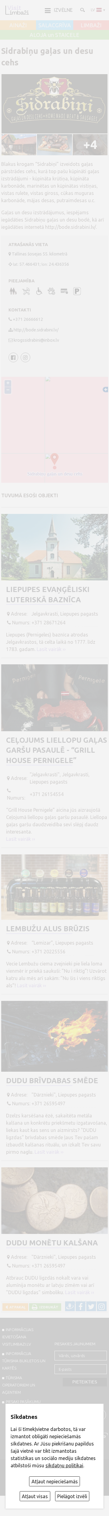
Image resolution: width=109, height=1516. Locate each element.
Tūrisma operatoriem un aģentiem (18, 1385)
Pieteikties (84, 1382)
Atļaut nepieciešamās (54, 1481)
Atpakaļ (16, 1307)
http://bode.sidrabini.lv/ (36, 329)
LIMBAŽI (91, 25)
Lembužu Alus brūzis (48, 929)
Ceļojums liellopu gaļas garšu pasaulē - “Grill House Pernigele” (56, 750)
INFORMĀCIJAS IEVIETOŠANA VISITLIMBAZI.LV (17, 1337)
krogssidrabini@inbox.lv (36, 340)
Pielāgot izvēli (72, 1496)
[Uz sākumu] (17, 10)
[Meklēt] (82, 10)
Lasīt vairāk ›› (51, 649)
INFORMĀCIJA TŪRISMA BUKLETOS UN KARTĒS (23, 1360)
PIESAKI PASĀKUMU (23, 1401)
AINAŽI (18, 25)
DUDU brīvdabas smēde (52, 1081)
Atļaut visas (35, 1496)
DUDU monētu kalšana (52, 1243)
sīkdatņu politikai (64, 1465)
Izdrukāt (48, 1307)
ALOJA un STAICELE (54, 35)
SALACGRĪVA (54, 25)
